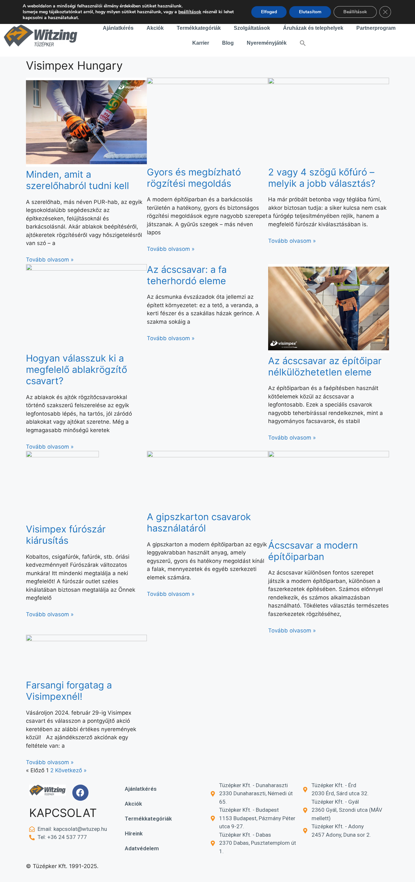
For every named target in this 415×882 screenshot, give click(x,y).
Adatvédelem (142, 848)
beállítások (189, 12)
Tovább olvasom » (50, 259)
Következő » (71, 770)
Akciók (155, 28)
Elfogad (269, 12)
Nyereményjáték (267, 43)
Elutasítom (310, 12)
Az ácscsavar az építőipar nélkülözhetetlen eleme (325, 366)
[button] (303, 43)
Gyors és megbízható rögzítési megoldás (194, 177)
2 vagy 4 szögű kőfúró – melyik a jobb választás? (321, 177)
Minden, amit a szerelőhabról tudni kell (77, 180)
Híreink (134, 833)
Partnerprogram (376, 28)
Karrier (200, 43)
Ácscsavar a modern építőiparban (313, 551)
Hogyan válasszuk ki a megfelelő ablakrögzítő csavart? (76, 369)
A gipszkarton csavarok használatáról (199, 522)
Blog (228, 43)
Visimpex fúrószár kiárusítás (66, 534)
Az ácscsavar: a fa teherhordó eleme (187, 275)
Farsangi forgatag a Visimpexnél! (69, 690)
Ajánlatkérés (118, 28)
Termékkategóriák (199, 28)
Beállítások (355, 12)
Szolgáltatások (252, 28)
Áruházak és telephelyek (313, 28)
